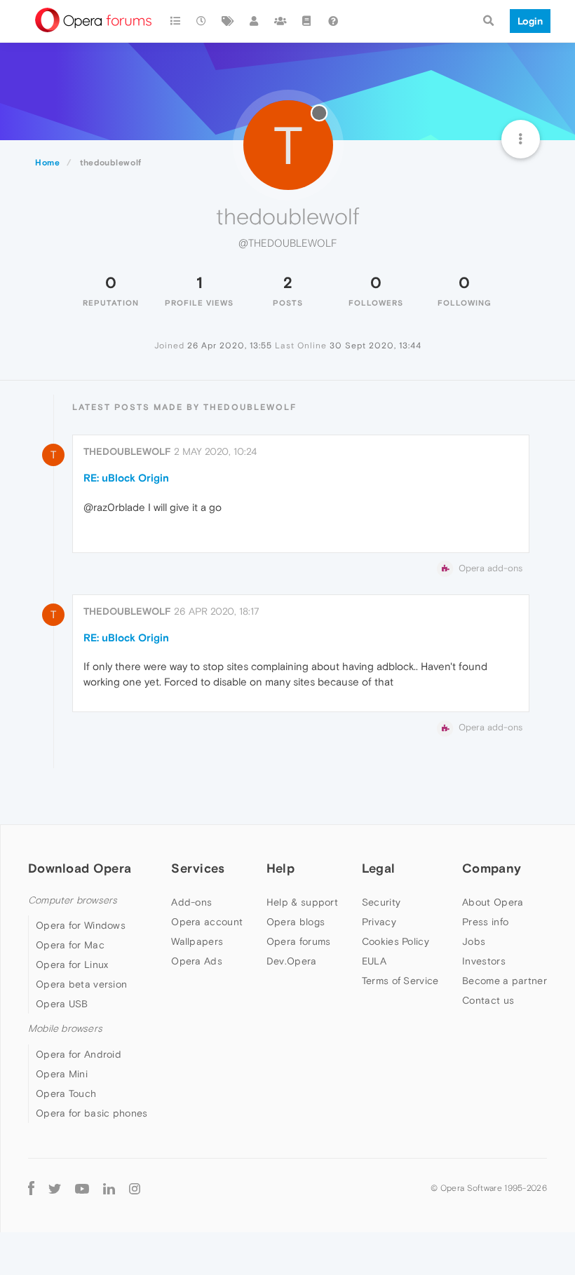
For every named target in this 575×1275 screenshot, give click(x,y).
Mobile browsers (65, 1029)
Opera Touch (66, 1093)
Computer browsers (72, 900)
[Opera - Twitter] (54, 1188)
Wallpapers (197, 941)
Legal (378, 868)
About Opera (492, 902)
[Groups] (280, 21)
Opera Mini (62, 1073)
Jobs (473, 941)
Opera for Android (78, 1054)
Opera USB (62, 1003)
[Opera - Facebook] (31, 1188)
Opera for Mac (70, 944)
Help (280, 868)
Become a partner (504, 980)
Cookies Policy (395, 941)
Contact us (488, 1000)
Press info (485, 921)
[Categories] (175, 21)
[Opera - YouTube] (82, 1188)
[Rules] (307, 21)
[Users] (254, 21)
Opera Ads (196, 961)
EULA (374, 961)
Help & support (302, 902)
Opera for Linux (72, 964)
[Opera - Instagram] (134, 1188)
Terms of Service (400, 980)
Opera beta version (81, 984)
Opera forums (298, 941)
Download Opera (79, 868)
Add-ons (191, 902)
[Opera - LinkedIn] (109, 1188)
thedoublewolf (127, 451)
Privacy (379, 921)
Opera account (207, 921)
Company (491, 868)
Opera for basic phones (92, 1113)
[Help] (333, 21)
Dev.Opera (291, 961)
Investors (484, 961)
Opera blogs (295, 921)
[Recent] (202, 21)
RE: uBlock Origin (126, 478)
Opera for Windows (81, 925)
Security (381, 902)
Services (197, 868)
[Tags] (228, 21)
